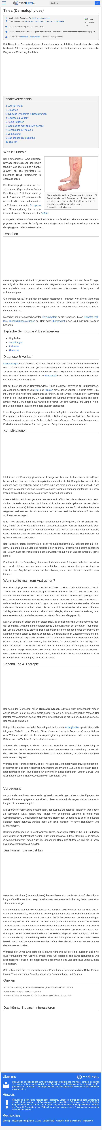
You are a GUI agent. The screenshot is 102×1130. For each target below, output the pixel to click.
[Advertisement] (51, 75)
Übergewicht (58, 321)
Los (97, 3)
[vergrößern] (96, 195)
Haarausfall (50, 375)
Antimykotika (72, 727)
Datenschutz (48, 1121)
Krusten (49, 390)
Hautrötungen (16, 342)
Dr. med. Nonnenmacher (39, 18)
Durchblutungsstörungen (22, 321)
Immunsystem (49, 317)
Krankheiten (35, 37)
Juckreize (14, 346)
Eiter (36, 390)
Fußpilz (44, 213)
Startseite (24, 37)
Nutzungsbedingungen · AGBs (26, 1121)
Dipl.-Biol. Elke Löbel (34, 21)
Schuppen (35, 205)
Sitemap (6, 1121)
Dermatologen (10, 363)
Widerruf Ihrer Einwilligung (68, 1121)
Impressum (88, 1121)
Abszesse (14, 350)
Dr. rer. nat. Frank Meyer (54, 21)
